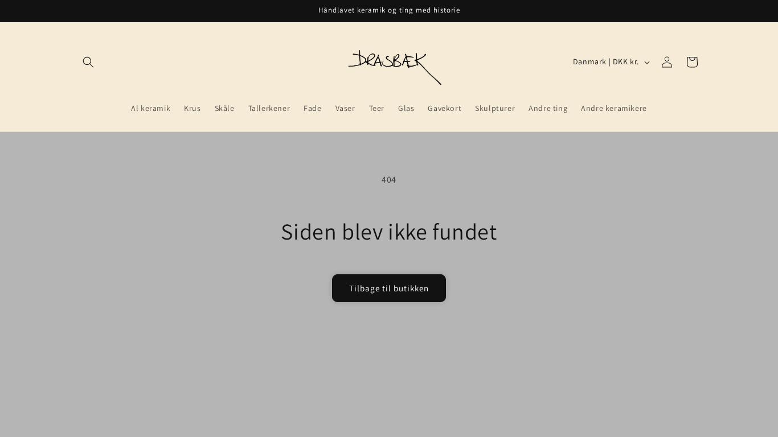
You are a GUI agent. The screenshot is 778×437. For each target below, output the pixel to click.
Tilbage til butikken (389, 288)
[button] (88, 62)
